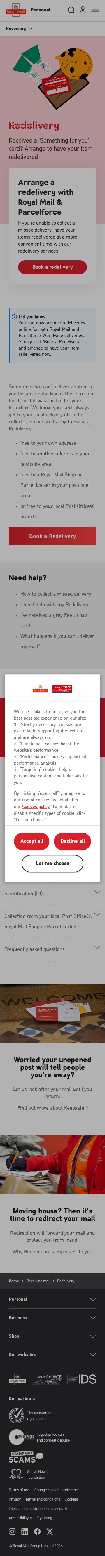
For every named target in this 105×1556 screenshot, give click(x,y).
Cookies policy (36, 806)
